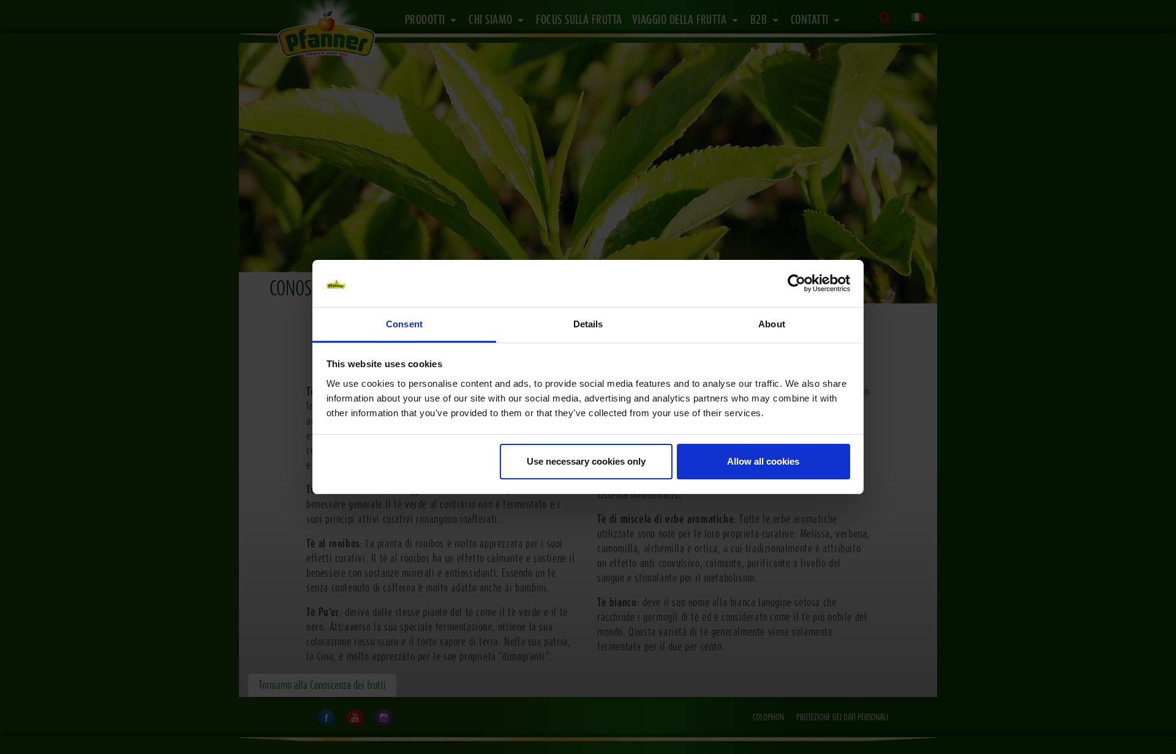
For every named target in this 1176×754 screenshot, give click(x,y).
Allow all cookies (763, 461)
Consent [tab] (404, 324)
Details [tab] (588, 324)
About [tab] (771, 324)
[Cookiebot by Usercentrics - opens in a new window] (796, 284)
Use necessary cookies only (586, 461)
